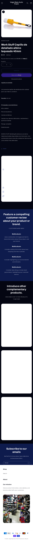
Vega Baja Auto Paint (14, 538)
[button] (2, 3)
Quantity (3, 61)
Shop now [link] (10, 341)
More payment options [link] (16, 78)
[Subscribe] (28, 463)
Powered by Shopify (23, 538)
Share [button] (4, 148)
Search (5, 473)
